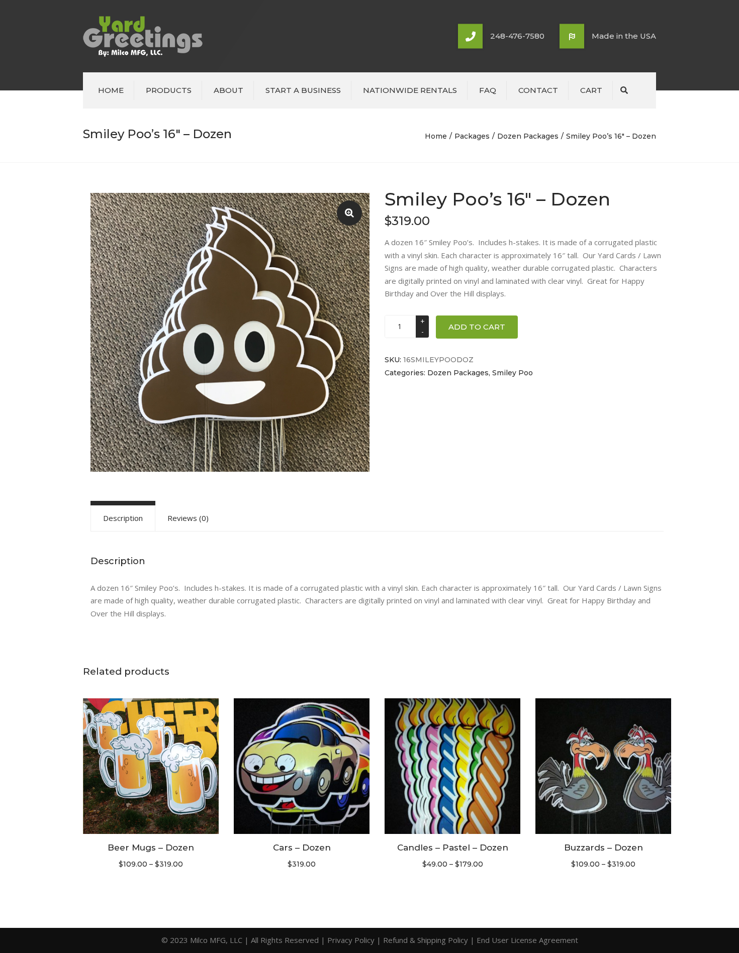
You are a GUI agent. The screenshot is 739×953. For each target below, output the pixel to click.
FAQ (487, 90)
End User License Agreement (527, 940)
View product (150, 767)
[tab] (122, 518)
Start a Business (303, 90)
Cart (591, 90)
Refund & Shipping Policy (425, 940)
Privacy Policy (351, 940)
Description (123, 518)
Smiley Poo (512, 372)
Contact (538, 90)
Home (111, 90)
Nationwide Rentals (410, 90)
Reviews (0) (188, 518)
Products (169, 90)
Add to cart (476, 327)
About (228, 90)
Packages (472, 136)
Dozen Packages (528, 136)
